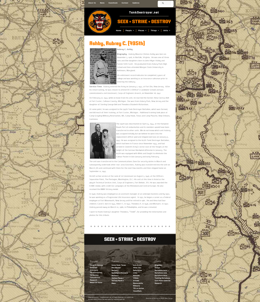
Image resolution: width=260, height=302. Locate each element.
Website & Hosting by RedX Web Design (159, 298)
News (102, 3)
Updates (135, 3)
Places (141, 30)
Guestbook (113, 3)
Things (154, 30)
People (128, 30)
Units (165, 30)
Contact (125, 3)
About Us (92, 3)
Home (118, 30)
